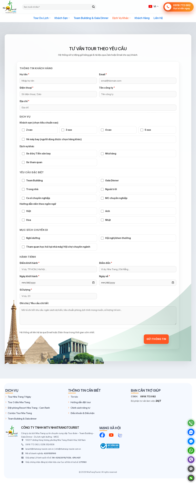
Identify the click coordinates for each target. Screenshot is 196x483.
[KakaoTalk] (191, 468)
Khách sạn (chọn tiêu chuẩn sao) (39, 122)
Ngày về (104, 276)
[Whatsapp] (191, 450)
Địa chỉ (24, 101)
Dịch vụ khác (27, 146)
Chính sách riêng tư (80, 407)
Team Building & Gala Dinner (91, 18)
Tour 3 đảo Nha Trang (19, 402)
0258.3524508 (47, 444)
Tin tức (74, 396)
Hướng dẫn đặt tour (81, 402)
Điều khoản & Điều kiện (82, 413)
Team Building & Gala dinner (22, 418)
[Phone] (191, 422)
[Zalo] (120, 435)
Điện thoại (26, 87)
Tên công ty (107, 87)
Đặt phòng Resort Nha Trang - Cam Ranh (29, 407)
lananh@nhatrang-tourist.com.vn (39, 449)
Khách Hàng (142, 18)
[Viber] (191, 459)
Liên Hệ (158, 18)
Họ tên (24, 74)
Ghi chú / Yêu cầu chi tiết (34, 303)
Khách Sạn (61, 18)
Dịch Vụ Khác (120, 18)
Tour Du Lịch (41, 18)
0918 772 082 (148, 396)
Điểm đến (105, 263)
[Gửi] (93, 6)
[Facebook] (102, 435)
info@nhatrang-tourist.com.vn (68, 449)
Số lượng (26, 289)
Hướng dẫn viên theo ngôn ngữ (38, 203)
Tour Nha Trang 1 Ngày (19, 396)
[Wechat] (191, 478)
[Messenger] (191, 441)
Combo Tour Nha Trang (20, 413)
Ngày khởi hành (29, 276)
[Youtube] (111, 435)
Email (103, 74)
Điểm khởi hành (30, 263)
